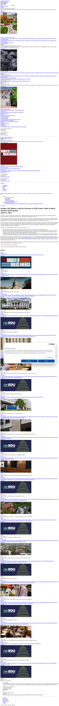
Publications (5, 186)
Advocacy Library (3, 137)
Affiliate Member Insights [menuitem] (26, 170)
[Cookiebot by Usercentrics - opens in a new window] (49, 344)
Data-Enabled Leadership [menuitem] (25, 81)
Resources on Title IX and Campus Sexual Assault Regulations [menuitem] (11, 112)
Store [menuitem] (39, 170)
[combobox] (5, 5)
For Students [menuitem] (26, 40)
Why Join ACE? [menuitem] (3, 166)
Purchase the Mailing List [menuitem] (5, 168)
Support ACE (2, 169)
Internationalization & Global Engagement (8, 77)
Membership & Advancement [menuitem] (5, 138)
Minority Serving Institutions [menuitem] (20, 72)
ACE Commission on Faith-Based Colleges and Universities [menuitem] (46, 38)
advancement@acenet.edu (5, 180)
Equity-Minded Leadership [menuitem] (39, 72)
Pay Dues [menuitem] (11, 168)
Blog (4, 188)
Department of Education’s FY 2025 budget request (46, 236)
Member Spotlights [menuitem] (19, 166)
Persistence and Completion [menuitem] (51, 75)
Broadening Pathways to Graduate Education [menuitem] (22, 75)
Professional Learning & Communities (7, 37)
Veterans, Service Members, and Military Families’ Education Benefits (13, 126)
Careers (4, 703)
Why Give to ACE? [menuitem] (4, 170)
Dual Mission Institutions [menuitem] (29, 38)
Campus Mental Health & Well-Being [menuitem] (7, 75)
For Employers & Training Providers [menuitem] (7, 40)
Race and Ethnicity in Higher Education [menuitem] (7, 72)
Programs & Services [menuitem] (4, 6)
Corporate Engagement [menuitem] (17, 170)
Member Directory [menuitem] (17, 168)
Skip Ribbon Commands (4, 0)
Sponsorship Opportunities (5, 171)
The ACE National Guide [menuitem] (42, 40)
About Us (4, 190)
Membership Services (4, 167)
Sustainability (2, 124)
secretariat (4, 693)
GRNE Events (9, 137)
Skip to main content (4, 1)
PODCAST (5, 189)
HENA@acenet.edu (4, 134)
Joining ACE (2, 165)
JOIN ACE (2, 183)
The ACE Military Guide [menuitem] (51, 40)
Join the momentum (4, 142)
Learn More (2, 48)
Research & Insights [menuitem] (4, 43)
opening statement (25, 237)
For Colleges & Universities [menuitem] (19, 40)
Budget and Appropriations (5, 109)
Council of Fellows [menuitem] (12, 38)
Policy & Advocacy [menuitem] (4, 82)
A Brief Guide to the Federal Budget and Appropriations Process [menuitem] (12, 110)
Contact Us (5, 697)
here (16, 244)
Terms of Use (5, 698)
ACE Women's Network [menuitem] (20, 38)
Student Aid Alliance (40, 215)
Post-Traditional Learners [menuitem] (41, 75)
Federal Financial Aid (4, 113)
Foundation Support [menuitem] (34, 170)
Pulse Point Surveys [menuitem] (4, 81)
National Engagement (4, 118)
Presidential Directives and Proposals (7, 120)
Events (4, 187)
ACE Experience (3, 41)
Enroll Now (2, 11)
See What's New (3, 86)
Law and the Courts (4, 117)
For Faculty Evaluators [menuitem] (33, 40)
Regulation (2, 122)
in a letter (15, 218)
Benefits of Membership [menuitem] (11, 166)
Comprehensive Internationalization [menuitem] (6, 78)
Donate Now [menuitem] (10, 170)
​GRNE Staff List (3, 130)
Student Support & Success (5, 74)
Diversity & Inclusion (4, 71)
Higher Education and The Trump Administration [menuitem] (9, 121)
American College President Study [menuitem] (14, 81)
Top (1, 194)
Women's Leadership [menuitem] (29, 72)
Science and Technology (4, 123)
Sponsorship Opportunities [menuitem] (8, 42)
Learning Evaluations (4, 39)
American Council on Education (6, 193)
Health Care (2, 114)
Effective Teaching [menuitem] (3, 76)
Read (25, 246)
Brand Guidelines (6, 700)
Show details (49, 357)
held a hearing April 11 (27, 236)
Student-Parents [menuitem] (34, 75)
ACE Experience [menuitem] (3, 172)
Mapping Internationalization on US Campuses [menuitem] (22, 78)
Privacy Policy (5, 699)
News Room (5, 185)
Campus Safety (3, 111)
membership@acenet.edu (5, 176)
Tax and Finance (3, 125)
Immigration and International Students (7, 115)
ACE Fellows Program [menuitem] (4, 38)
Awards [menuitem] (1, 42)
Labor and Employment (4, 116)
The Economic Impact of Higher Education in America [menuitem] (10, 119)
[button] (13, 5)
